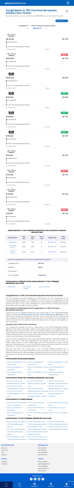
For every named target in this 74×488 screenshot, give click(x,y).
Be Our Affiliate (42, 462)
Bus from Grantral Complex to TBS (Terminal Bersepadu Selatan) (16, 431)
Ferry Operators (43, 452)
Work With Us (42, 471)
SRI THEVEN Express (12, 246)
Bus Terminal (42, 450)
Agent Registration (44, 464)
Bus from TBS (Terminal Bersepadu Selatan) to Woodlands (56, 393)
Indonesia (4, 464)
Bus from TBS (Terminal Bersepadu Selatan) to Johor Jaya (16, 393)
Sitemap (4, 455)
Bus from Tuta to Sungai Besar (58, 413)
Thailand (4, 462)
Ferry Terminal (42, 455)
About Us (4, 448)
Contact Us (4, 450)
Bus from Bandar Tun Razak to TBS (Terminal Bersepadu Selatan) (16, 424)
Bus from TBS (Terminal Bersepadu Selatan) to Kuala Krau (37, 383)
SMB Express (13, 242)
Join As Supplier (43, 466)
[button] (6, 485)
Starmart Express (13, 252)
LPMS (60, 314)
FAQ (2, 452)
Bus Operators (42, 448)
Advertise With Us (43, 468)
